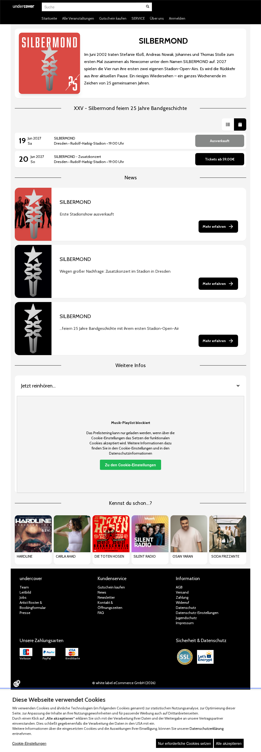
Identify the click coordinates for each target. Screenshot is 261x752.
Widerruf (182, 602)
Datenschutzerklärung (207, 728)
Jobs (23, 597)
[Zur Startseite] (24, 9)
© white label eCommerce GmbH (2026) (123, 683)
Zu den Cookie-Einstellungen (130, 464)
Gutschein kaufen (112, 18)
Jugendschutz (186, 618)
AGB (179, 587)
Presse (25, 612)
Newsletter (106, 597)
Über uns (157, 18)
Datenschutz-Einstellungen (197, 612)
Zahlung (182, 597)
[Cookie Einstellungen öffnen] (17, 683)
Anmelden (177, 18)
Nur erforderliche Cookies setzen (184, 743)
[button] (228, 124)
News (102, 592)
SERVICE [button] (138, 18)
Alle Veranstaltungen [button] (78, 18)
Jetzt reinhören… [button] (38, 386)
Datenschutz (186, 607)
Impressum (185, 623)
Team (24, 587)
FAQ (101, 612)
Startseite (49, 18)
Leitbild (25, 592)
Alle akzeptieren (229, 743)
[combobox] (89, 7)
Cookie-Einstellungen (29, 743)
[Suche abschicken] (147, 7)
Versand (182, 592)
